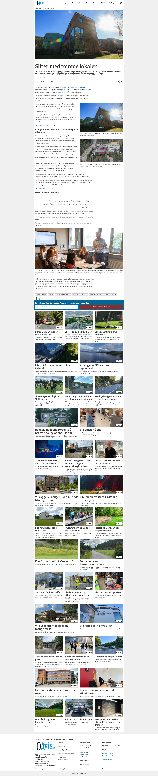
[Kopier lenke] (121, 81)
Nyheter (67, 3)
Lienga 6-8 (61, 96)
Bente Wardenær (107, 753)
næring (44, 294)
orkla (38, 294)
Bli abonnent (105, 3)
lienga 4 (92, 294)
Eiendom (96, 3)
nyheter (51, 294)
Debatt (88, 3)
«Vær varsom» (50, 766)
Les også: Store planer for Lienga (45, 125)
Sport (74, 3)
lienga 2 (99, 294)
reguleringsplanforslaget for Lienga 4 (72, 87)
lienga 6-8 (84, 294)
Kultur (81, 3)
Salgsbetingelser (107, 759)
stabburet (75, 294)
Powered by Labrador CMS (79, 773)
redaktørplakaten (41, 764)
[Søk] (121, 3)
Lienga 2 (57, 136)
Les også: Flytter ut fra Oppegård (46, 188)
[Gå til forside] (41, 3)
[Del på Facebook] (119, 81)
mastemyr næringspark (63, 294)
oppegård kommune (110, 294)
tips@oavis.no (84, 754)
